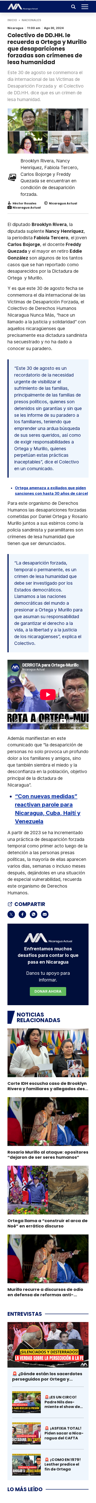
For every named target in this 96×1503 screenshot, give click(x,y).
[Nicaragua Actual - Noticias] (22, 6)
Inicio (12, 20)
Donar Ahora (48, 991)
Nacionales (31, 20)
